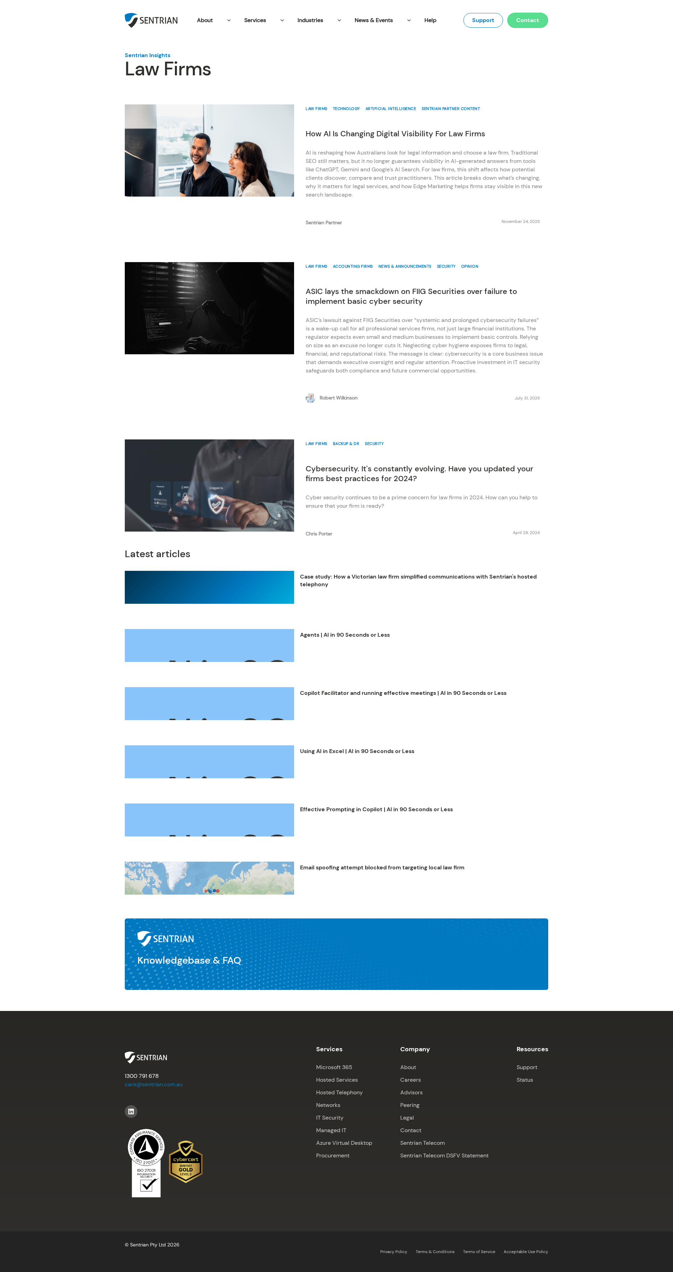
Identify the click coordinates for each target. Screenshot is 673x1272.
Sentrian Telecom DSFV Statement (444, 1155)
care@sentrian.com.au (154, 1084)
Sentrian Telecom (422, 1143)
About (408, 1067)
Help (430, 20)
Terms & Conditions (435, 1251)
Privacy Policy (393, 1251)
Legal (407, 1117)
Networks (328, 1105)
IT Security (330, 1117)
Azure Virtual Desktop (344, 1143)
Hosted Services (337, 1079)
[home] (151, 20)
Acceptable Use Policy (526, 1251)
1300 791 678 (142, 1076)
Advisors (411, 1092)
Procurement (332, 1155)
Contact (527, 20)
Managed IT (331, 1130)
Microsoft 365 (334, 1067)
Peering (410, 1105)
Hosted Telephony (339, 1092)
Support (483, 20)
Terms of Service (479, 1251)
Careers (410, 1079)
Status (525, 1079)
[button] (213, 20)
